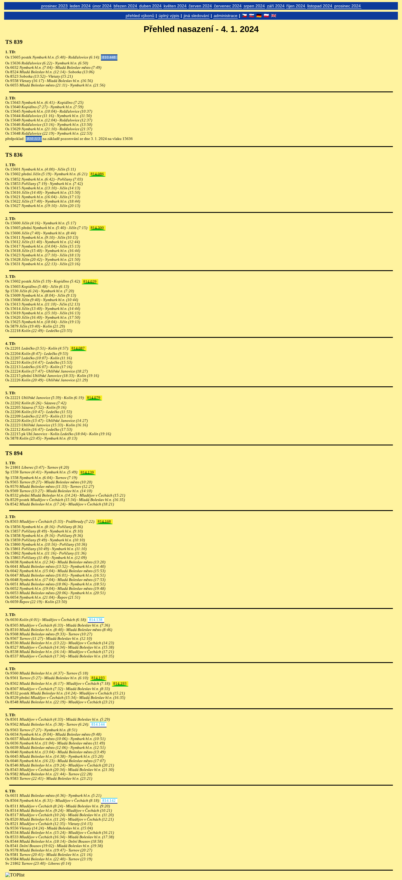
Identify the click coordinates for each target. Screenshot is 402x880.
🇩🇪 (259, 15)
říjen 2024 (295, 6)
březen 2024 (125, 6)
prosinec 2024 (347, 6)
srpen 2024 (254, 6)
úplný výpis (169, 15)
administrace (225, 15)
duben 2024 (150, 6)
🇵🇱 (266, 15)
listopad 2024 (319, 6)
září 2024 (276, 6)
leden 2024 (80, 6)
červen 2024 (200, 6)
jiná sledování (196, 15)
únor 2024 (102, 6)
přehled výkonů (140, 15)
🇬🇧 (273, 15)
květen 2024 (175, 6)
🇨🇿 (244, 15)
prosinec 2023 (54, 6)
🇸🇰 (251, 15)
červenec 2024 (228, 6)
